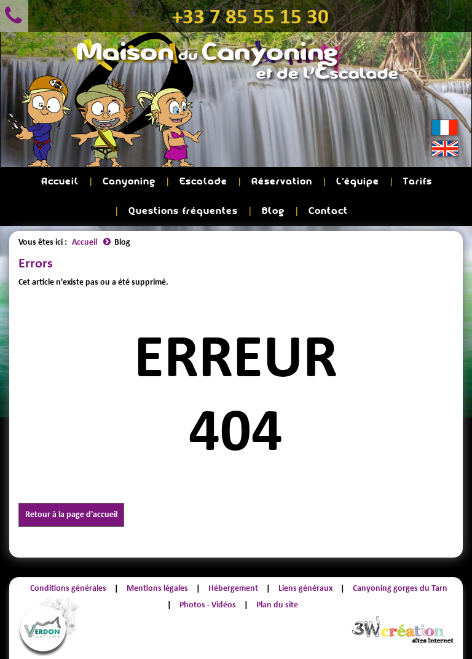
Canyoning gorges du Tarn (400, 588)
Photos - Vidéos (207, 604)
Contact (328, 211)
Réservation (281, 181)
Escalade (203, 181)
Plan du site (277, 604)
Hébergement (233, 588)
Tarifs (417, 181)
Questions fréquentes (183, 211)
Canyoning (129, 181)
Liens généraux (305, 588)
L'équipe (357, 181)
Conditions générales (68, 588)
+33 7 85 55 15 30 (250, 16)
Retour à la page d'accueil (71, 514)
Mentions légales (157, 588)
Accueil (60, 181)
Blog (273, 211)
